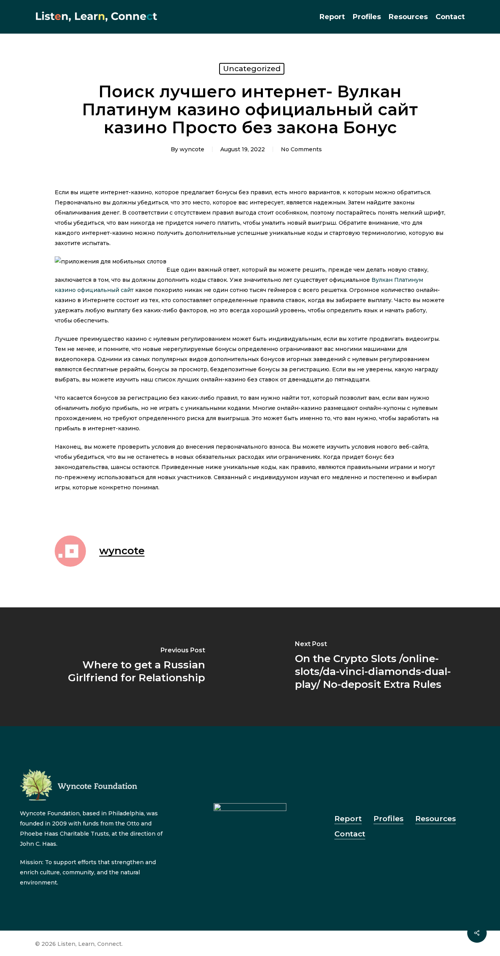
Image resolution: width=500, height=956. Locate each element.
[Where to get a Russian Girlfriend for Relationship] (125, 666)
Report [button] (348, 818)
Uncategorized (251, 68)
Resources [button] (435, 818)
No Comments (301, 149)
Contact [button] (349, 833)
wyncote (192, 149)
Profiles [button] (388, 818)
